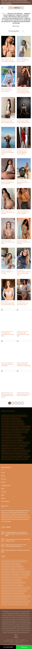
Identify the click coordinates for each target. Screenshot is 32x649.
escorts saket (5, 440)
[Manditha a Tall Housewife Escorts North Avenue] (24, 380)
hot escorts (14, 445)
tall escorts (11, 459)
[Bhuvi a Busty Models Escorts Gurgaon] (8, 76)
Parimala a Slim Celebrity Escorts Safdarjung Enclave (23, 121)
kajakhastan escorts (6, 451)
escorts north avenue (6, 434)
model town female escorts (8, 453)
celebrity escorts (23, 415)
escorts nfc (24, 432)
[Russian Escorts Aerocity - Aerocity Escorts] (16, 7)
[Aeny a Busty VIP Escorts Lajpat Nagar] (8, 350)
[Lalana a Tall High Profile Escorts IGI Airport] (24, 198)
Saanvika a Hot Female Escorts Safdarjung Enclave (7, 121)
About (3, 475)
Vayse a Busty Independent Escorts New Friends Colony (8, 303)
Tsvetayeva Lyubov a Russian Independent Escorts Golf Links (22, 152)
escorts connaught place (17, 421)
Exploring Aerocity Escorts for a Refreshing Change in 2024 (17, 540)
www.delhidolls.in (10, 510)
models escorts (15, 451)
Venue (3, 498)
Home (3, 13)
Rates (2, 488)
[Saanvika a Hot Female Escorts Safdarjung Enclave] (8, 107)
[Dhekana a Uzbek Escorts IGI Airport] (8, 258)
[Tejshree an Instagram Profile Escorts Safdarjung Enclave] (8, 137)
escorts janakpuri (15, 429)
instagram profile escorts (18, 448)
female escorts (26, 442)
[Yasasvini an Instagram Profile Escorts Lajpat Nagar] (24, 350)
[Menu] (2, 8)
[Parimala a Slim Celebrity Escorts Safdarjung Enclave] (24, 107)
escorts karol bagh (25, 429)
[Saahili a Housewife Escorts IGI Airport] (24, 228)
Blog (2, 495)
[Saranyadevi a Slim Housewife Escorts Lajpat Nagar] (24, 319)
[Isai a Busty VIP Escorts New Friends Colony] (24, 289)
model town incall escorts (21, 453)
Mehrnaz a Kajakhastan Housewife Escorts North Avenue (7, 395)
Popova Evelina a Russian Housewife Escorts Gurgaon (8, 60)
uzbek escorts (18, 459)
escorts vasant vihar (16, 442)
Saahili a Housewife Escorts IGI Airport (23, 242)
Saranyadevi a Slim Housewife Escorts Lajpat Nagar (23, 334)
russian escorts (5, 456)
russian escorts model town (16, 456)
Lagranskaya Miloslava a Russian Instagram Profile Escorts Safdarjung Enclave (23, 91)
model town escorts (25, 451)
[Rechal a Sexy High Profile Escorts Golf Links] (8, 168)
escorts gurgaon (5, 426)
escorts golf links (20, 423)
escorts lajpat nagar (6, 432)
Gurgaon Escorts (6, 485)
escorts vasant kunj (6, 442)
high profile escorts (6, 445)
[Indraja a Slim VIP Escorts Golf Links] (24, 168)
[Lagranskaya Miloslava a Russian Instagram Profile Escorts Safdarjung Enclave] (24, 76)
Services (3, 479)
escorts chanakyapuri (15, 418)
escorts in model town (25, 426)
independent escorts (6, 448)
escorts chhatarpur (6, 421)
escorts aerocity (5, 418)
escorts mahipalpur (16, 432)
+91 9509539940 (8, 647)
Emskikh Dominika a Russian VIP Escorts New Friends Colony (23, 273)
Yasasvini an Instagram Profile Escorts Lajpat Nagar (24, 364)
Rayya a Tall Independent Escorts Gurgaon (23, 60)
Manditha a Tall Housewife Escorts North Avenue (23, 394)
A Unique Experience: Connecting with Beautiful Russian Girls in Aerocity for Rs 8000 (16, 533)
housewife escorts (22, 445)
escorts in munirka (6, 429)
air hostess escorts (6, 415)
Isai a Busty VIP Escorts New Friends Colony (22, 303)
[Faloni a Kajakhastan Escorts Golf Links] (8, 198)
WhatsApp (24, 647)
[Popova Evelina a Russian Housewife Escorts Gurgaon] (8, 46)
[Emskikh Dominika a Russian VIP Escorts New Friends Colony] (24, 258)
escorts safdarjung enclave (19, 437)
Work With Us (5, 501)
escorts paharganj (17, 434)
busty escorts (15, 415)
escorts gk (12, 423)
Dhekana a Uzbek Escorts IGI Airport (7, 272)
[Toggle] (30, 498)
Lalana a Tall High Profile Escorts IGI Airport (23, 212)
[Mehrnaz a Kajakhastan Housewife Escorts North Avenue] (8, 380)
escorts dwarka (5, 423)
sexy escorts (27, 456)
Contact (3, 491)
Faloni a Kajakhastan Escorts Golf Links (8, 212)
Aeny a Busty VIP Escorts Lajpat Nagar (7, 364)
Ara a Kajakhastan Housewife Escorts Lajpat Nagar (7, 334)
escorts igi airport (14, 426)
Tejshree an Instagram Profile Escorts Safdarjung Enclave (7, 152)
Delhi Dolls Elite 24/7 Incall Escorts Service (17, 550)
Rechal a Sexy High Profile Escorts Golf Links (7, 183)
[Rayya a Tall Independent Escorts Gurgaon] (24, 46)
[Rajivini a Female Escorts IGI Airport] (8, 228)
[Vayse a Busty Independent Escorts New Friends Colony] (8, 289)
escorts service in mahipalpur (16, 440)
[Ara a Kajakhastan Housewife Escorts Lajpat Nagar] (8, 319)
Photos (3, 482)
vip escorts (25, 459)
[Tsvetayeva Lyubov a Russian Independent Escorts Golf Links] (24, 137)
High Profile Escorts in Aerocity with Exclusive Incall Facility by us (15, 545)
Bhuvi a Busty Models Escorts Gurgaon (6, 90)
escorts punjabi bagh (6, 437)
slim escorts (4, 459)
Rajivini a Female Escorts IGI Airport (8, 242)
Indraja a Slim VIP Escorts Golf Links (23, 183)
